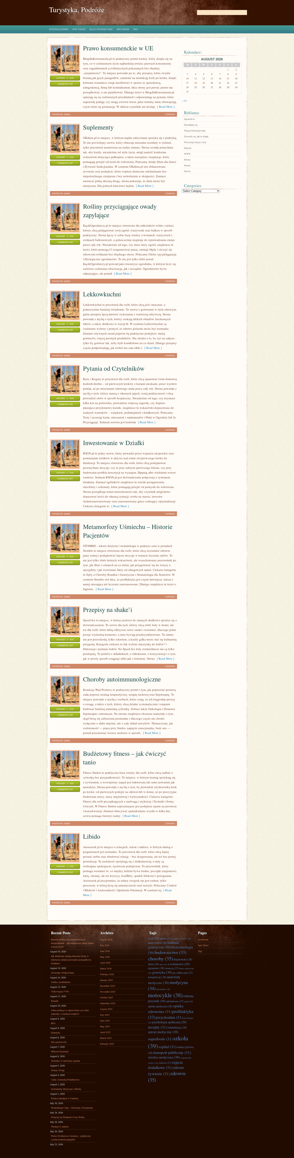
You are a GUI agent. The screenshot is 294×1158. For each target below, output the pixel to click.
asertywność (157, 943)
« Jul (184, 100)
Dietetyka (55, 1032)
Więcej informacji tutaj (194, 130)
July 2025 (104, 1014)
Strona (187, 159)
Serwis (187, 171)
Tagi (135, 29)
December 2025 (107, 985)
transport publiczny (172, 1052)
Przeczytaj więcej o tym (195, 142)
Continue (170, 114)
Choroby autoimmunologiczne (122, 679)
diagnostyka (182, 959)
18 (195, 82)
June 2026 (105, 951)
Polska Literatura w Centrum (64, 1098)
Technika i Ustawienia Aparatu (65, 1060)
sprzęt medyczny (163, 1032)
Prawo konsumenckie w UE (118, 48)
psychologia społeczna (169, 1022)
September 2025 (107, 1003)
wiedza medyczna (164, 1057)
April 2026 (105, 962)
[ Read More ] (165, 107)
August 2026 (106, 939)
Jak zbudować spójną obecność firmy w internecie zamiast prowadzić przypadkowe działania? (71, 959)
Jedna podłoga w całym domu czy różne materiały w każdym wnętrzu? (70, 1012)
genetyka (162, 972)
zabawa (165, 1062)
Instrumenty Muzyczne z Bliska (66, 1088)
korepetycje (157, 977)
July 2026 (104, 945)
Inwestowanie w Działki (113, 442)
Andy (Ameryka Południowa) (65, 1079)
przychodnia (169, 1017)
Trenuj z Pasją (57, 1070)
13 (212, 78)
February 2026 (107, 974)
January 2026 (106, 980)
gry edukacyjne (183, 972)
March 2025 (106, 1038)
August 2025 (106, 1009)
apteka (165, 938)
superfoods (160, 1038)
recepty (157, 1027)
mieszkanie (163, 989)
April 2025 (105, 1032)
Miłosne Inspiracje (60, 1051)
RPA (53, 1023)
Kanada (54, 1000)
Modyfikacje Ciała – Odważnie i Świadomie (72, 1107)
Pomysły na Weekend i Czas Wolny (68, 1117)
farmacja (172, 968)
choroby (160, 958)
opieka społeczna (160, 1006)
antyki (153, 938)
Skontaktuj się (190, 124)
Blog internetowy (101, 29)
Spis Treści (79, 29)
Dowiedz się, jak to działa (196, 136)
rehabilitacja (177, 1027)
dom (163, 964)
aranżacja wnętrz (181, 938)
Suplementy (98, 127)
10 (187, 78)
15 (228, 78)
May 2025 (105, 1026)
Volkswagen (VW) (60, 991)
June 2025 (105, 1020)
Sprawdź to (189, 118)
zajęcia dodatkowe (165, 1064)
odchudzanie (174, 1001)
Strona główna (58, 29)
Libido (91, 836)
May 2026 (105, 956)
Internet (187, 147)
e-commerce (179, 964)
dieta (153, 964)
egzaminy (156, 968)
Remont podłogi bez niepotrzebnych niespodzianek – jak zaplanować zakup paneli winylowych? (72, 943)
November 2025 (107, 991)
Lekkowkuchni (102, 294)
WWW (187, 153)
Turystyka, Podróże (76, 9)
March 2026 (106, 968)
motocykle (165, 995)
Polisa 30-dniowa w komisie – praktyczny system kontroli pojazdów (71, 1137)
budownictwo (170, 952)
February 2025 (107, 1043)
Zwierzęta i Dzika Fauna (62, 972)
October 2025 (106, 997)
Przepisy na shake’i (107, 609)
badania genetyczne (163, 944)
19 (203, 82)
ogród (188, 1001)
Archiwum (123, 29)
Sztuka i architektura (60, 982)
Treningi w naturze (60, 1126)
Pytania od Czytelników (113, 368)
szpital (167, 1046)
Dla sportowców (59, 1041)
